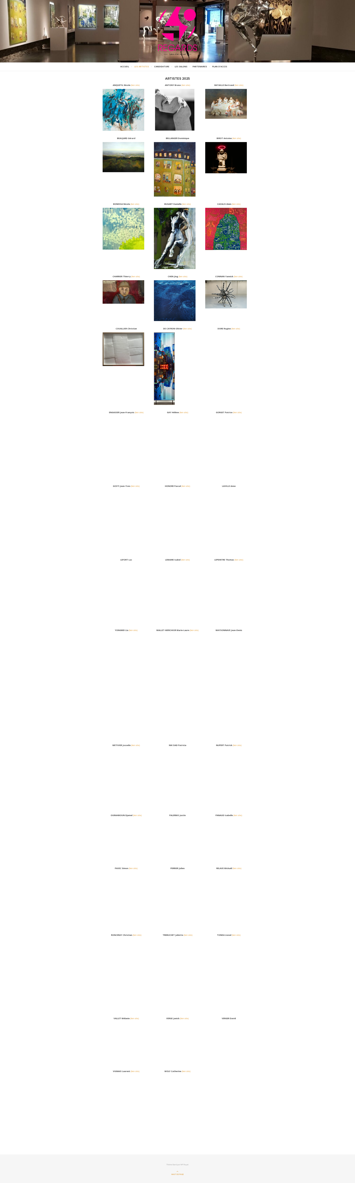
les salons (181, 66)
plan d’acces (219, 66)
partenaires (200, 66)
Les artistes (141, 66)
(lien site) (135, 85)
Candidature (161, 66)
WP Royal (184, 1164)
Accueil (124, 66)
